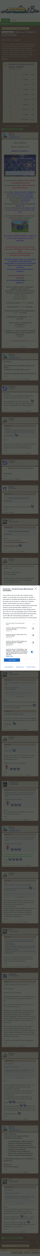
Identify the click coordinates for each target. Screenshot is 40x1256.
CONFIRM (12, 660)
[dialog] (20, 628)
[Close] (36, 589)
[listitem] (20, 623)
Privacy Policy (31, 667)
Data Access (20, 667)
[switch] (32, 628)
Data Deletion (9, 667)
